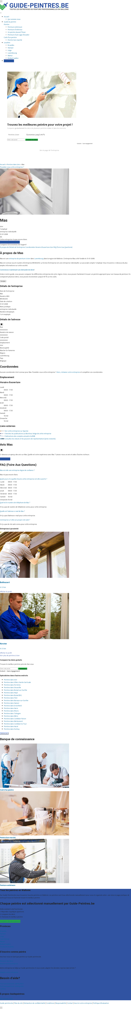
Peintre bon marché (15, 40)
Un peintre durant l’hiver (17, 32)
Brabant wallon (13, 58)
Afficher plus (4, 733)
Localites (7, 42)
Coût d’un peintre (10, 37)
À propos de (4, 247)
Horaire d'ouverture (42, 247)
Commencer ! (22, 668)
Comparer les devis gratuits (10, 242)
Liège (10, 50)
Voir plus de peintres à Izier (10, 655)
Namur (10, 55)
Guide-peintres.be (6, 1003)
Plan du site (18, 1003)
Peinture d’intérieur (15, 29)
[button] (17, 470)
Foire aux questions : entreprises (12, 986)
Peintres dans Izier (13, 164)
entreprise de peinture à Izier (19, 258)
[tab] (65, 470)
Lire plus (3, 281)
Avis (51, 247)
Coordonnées (30, 247)
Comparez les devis (31, 139)
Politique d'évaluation (101, 1003)
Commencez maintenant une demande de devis (17, 269)
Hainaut (10, 47)
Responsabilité (60, 1003)
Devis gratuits (9, 60)
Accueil (6, 16)
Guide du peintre (10, 21)
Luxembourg (12, 53)
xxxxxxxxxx (4, 329)
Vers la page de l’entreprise (49, 150)
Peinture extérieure (15, 27)
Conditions (50, 1003)
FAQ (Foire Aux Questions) (62, 247)
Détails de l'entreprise (17, 247)
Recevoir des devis (6, 961)
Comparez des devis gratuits (10, 921)
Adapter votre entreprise (9, 972)
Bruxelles (11, 45)
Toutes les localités (7, 946)
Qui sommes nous (14, 19)
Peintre (6, 24)
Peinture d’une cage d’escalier (18, 34)
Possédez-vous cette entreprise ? (12, 167)
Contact (3, 989)
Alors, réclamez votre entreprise (68, 372)
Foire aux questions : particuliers (12, 983)
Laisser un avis (5, 459)
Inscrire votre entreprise (9, 963)
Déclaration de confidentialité (34, 1003)
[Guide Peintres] (34, 9)
